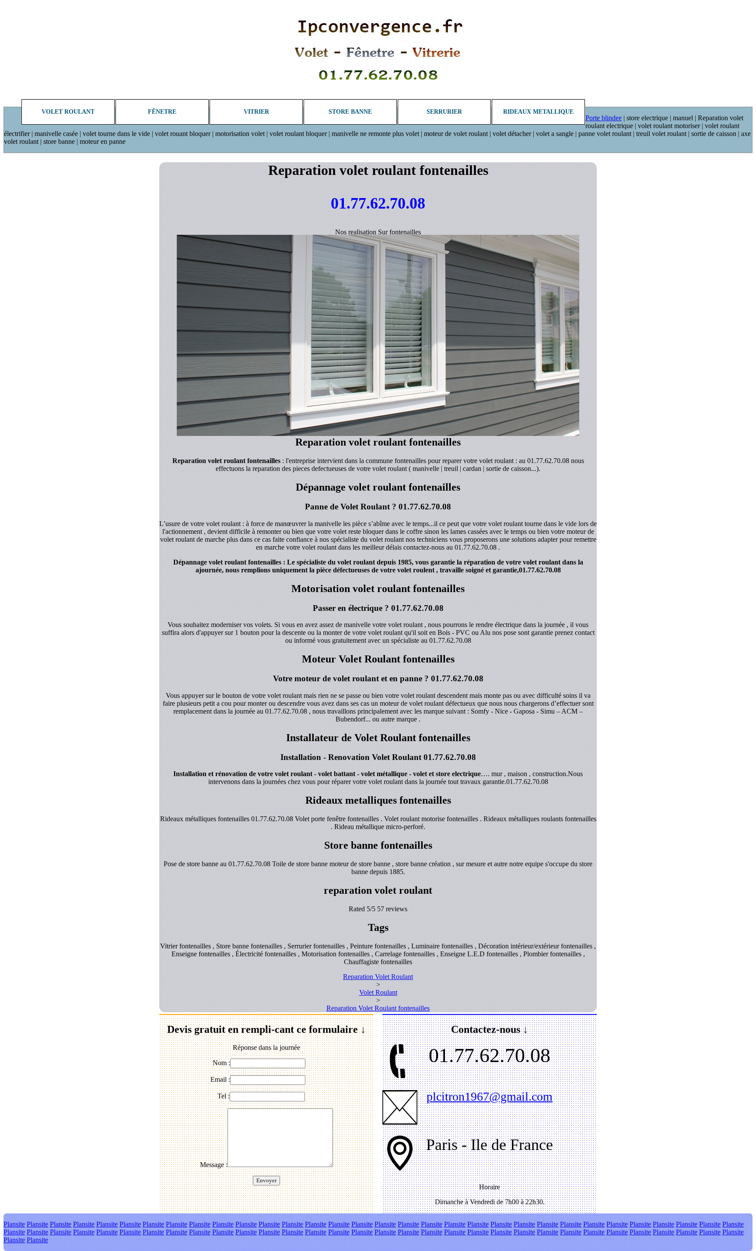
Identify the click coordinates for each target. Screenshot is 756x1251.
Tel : (223, 1096)
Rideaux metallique (538, 111)
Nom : (221, 1062)
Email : (220, 1079)
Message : (214, 1164)
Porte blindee (603, 118)
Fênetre (162, 111)
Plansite (14, 1224)
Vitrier (256, 111)
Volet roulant (68, 111)
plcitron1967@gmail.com (490, 1096)
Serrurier (444, 111)
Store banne (350, 111)
